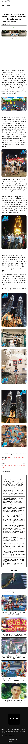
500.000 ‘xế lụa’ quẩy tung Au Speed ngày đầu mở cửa (14, 613)
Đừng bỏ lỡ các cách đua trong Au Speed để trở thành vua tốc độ (14, 679)
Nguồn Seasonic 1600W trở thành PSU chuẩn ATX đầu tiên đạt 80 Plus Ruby (14, 508)
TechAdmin (6, 24)
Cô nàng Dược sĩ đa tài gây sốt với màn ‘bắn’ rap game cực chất (14, 635)
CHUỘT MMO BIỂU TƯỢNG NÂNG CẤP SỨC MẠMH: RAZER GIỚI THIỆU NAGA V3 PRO (13, 560)
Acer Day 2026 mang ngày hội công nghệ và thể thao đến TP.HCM (13, 515)
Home (2, 5)
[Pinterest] (9, 27)
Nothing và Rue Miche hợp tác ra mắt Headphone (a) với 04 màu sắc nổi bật (13, 491)
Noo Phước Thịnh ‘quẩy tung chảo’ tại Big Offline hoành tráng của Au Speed (14, 657)
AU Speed (7, 471)
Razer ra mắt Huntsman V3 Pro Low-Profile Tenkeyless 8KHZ (13, 498)
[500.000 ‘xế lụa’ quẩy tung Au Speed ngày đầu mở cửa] (14, 603)
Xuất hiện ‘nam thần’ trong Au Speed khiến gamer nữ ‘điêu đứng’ (14, 701)
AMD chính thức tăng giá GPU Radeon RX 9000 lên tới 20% (13, 552)
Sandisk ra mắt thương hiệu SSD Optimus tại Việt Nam (12, 480)
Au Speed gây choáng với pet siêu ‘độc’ (14, 591)
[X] (6, 27)
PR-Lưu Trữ (7, 5)
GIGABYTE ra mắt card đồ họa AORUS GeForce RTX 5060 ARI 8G (13, 536)
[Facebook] (2, 27)
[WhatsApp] (13, 27)
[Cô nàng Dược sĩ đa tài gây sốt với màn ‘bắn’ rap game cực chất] (14, 624)
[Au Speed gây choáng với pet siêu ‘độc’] (14, 581)
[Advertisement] (14, 54)
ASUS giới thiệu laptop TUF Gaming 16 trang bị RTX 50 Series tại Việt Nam (13, 544)
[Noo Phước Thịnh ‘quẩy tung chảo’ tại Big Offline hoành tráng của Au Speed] (14, 646)
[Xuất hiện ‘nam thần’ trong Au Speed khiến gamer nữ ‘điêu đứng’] (14, 691)
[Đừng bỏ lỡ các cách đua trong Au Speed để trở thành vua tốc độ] (14, 669)
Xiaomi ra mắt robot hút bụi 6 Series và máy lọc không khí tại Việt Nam (13, 526)
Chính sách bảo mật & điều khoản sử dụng (11, 741)
